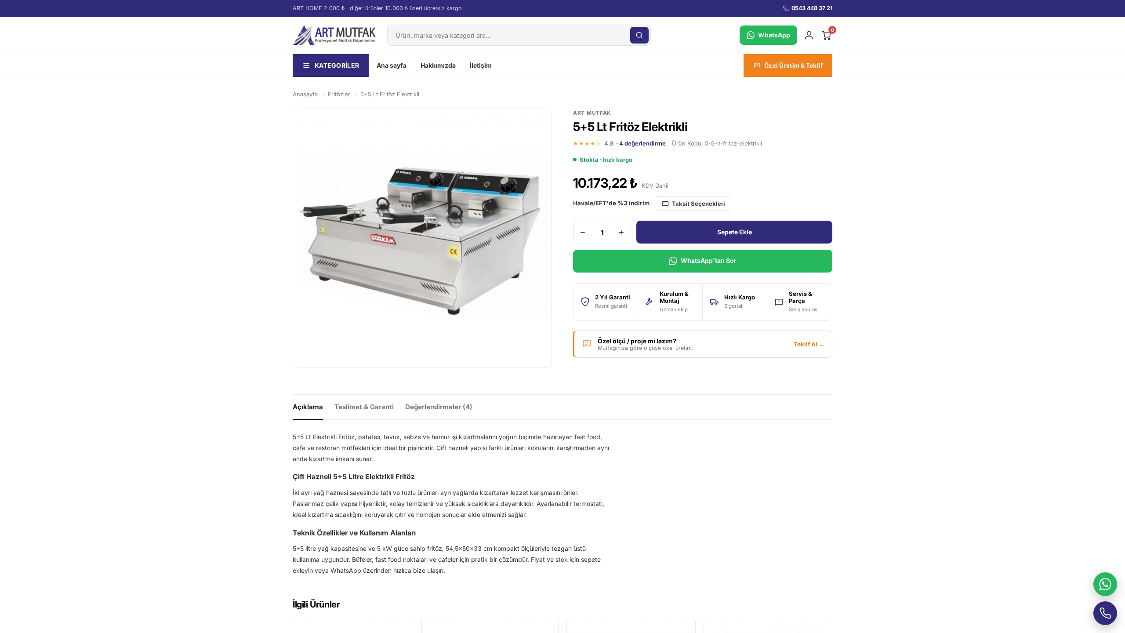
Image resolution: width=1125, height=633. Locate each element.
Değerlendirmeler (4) (438, 407)
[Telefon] (1105, 613)
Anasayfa (305, 94)
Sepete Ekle (734, 232)
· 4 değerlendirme (641, 143)
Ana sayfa (391, 65)
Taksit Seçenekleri (698, 203)
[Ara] (639, 35)
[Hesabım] (809, 35)
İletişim (481, 65)
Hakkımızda (438, 65)
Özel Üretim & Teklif (793, 65)
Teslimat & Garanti (364, 407)
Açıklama (308, 407)
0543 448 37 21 (811, 8)
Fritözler (339, 94)
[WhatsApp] (1105, 584)
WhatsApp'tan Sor (709, 260)
